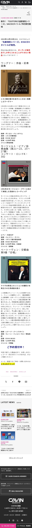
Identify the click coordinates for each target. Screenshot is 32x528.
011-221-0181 (17, 511)
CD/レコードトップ (16, 458)
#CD (7, 372)
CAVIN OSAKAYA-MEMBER (17, 476)
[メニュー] (29, 2)
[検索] (19, 2)
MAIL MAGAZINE (17, 491)
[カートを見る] (25, 2)
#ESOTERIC (13, 372)
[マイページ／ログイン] (22, 2)
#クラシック (22, 372)
